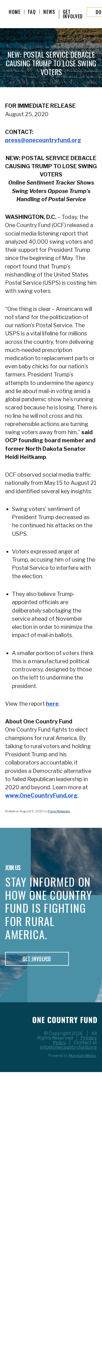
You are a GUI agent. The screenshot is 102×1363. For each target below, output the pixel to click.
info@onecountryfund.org (68, 1047)
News (49, 12)
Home (15, 12)
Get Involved (73, 14)
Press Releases (59, 811)
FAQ (32, 12)
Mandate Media (82, 1055)
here (52, 703)
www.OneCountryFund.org (41, 795)
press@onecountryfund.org (43, 140)
